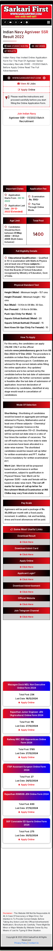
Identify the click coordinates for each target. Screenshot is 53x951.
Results (11, 51)
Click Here (27, 542)
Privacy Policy (20, 943)
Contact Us (34, 943)
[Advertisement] (26, 156)
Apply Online (27, 89)
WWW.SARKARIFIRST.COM (26, 78)
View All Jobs (28, 83)
